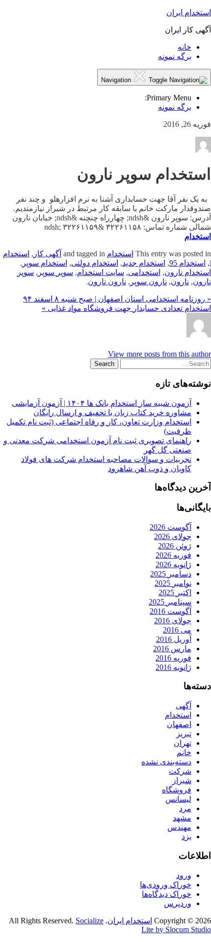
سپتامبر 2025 (170, 602)
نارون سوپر (148, 281)
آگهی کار (47, 253)
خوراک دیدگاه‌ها (166, 894)
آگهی (183, 705)
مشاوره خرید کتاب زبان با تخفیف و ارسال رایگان (112, 412)
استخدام (198, 236)
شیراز (181, 780)
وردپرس (177, 903)
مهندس (179, 827)
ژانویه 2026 (173, 564)
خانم (184, 752)
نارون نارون (107, 281)
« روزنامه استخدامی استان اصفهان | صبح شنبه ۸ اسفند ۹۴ (117, 299)
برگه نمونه (174, 56)
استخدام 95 (187, 263)
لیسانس (178, 799)
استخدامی (144, 272)
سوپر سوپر (55, 272)
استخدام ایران (188, 12)
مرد (185, 808)
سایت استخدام (100, 272)
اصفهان (179, 724)
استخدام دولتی (94, 263)
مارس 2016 (172, 648)
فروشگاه (176, 790)
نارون (180, 281)
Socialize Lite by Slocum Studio (143, 925)
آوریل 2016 (173, 639)
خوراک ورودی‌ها (165, 885)
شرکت (180, 771)
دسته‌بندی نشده (166, 762)
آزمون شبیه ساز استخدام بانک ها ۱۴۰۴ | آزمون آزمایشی (101, 403)
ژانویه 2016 (173, 667)
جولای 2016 (172, 620)
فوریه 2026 (173, 555)
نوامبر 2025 (173, 583)
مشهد (182, 818)
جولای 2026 (172, 536)
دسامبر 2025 (170, 574)
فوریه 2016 (173, 658)
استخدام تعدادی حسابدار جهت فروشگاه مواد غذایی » (126, 308)
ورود (183, 875)
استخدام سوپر (44, 263)
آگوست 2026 (170, 527)
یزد (186, 836)
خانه (184, 47)
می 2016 (177, 630)
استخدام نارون (187, 272)
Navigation (117, 80)
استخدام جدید (143, 263)
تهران (182, 743)
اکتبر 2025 (174, 592)
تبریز (183, 733)
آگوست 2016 (170, 611)
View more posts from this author (159, 354)
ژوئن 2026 (174, 546)
